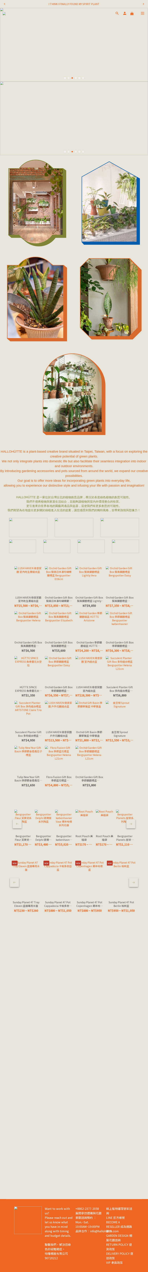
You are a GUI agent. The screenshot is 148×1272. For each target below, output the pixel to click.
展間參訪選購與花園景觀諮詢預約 (88, 1215)
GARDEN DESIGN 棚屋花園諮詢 (119, 1237)
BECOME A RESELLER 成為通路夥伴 (119, 1226)
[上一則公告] (4, 4)
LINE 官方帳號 (115, 1217)
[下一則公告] (143, 4)
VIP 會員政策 (114, 1262)
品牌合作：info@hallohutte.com (97, 1231)
